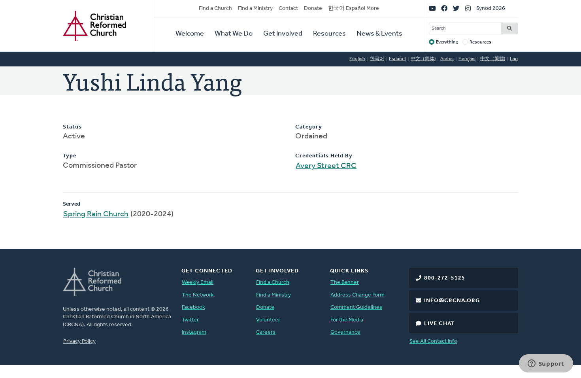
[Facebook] (444, 8)
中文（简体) (423, 59)
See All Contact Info (433, 341)
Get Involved (282, 34)
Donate (313, 8)
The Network (198, 295)
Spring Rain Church (95, 214)
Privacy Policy (79, 341)
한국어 (377, 59)
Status (72, 127)
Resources (329, 34)
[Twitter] (456, 8)
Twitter (190, 320)
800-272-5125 (444, 278)
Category (308, 127)
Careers (265, 332)
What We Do (234, 34)
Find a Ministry (255, 8)
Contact (288, 8)
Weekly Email (197, 282)
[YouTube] (432, 8)
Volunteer (268, 320)
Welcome (189, 34)
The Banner (344, 282)
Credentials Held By (324, 156)
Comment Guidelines (356, 307)
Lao (514, 59)
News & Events (379, 34)
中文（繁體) (492, 59)
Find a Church (215, 8)
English (357, 59)
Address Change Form (357, 295)
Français (466, 59)
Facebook (193, 307)
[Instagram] (468, 8)
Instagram (194, 332)
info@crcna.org (452, 301)
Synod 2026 (490, 8)
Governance (345, 332)
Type (69, 156)
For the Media (346, 320)
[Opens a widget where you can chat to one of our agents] (546, 364)
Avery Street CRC (326, 166)
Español (397, 59)
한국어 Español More (353, 8)
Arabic (447, 59)
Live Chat (439, 324)
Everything (447, 42)
